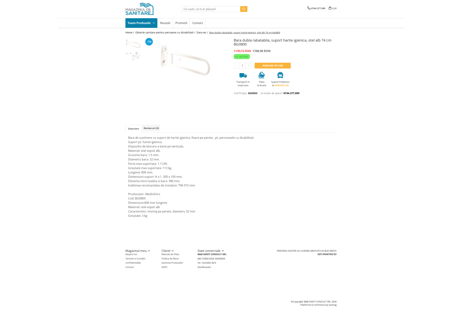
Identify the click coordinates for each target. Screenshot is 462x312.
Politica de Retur (170, 258)
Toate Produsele (139, 23)
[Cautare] (243, 9)
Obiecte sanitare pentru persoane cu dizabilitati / (165, 32)
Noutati (165, 23)
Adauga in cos (273, 65)
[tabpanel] (185, 60)
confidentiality (133, 262)
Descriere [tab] (133, 128)
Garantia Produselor (172, 262)
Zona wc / (203, 32)
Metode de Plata (170, 254)
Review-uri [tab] (151, 128)
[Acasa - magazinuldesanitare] (143, 9)
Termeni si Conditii (135, 258)
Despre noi (131, 254)
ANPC (165, 267)
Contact (197, 23)
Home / (130, 32)
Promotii (181, 23)
